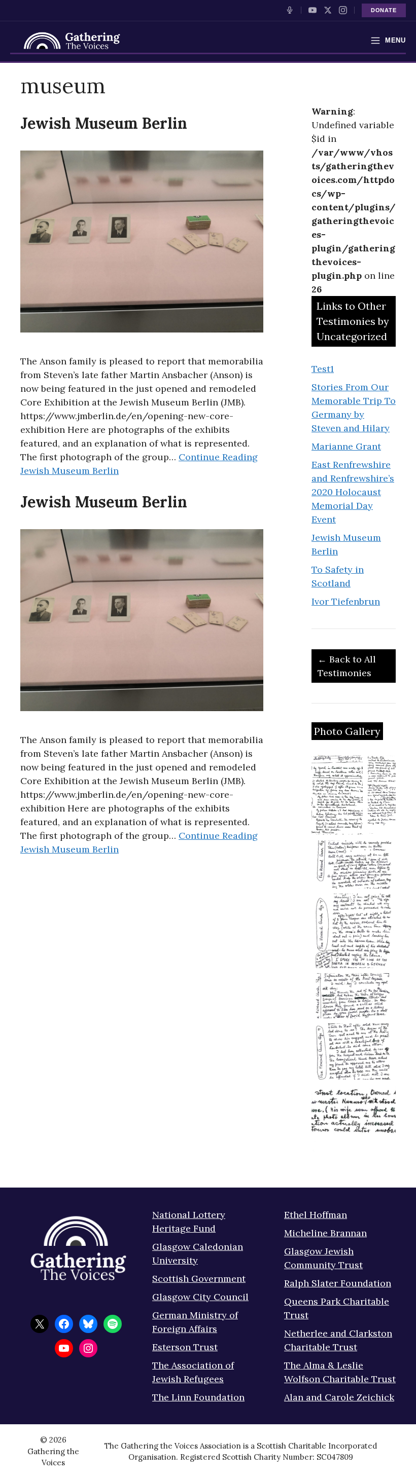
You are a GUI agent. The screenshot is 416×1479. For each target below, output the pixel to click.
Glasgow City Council (200, 1297)
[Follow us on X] (328, 10)
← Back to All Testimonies (347, 666)
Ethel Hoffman (315, 1215)
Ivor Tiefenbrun (345, 601)
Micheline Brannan (325, 1233)
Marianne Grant (346, 446)
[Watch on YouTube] (312, 10)
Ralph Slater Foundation (337, 1283)
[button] (337, 794)
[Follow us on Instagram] (343, 10)
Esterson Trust (185, 1347)
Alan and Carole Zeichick (339, 1397)
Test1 (322, 369)
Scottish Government (199, 1278)
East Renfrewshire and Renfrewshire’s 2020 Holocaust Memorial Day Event (352, 492)
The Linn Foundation (198, 1397)
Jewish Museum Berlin (103, 123)
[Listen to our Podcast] (290, 10)
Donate (384, 10)
